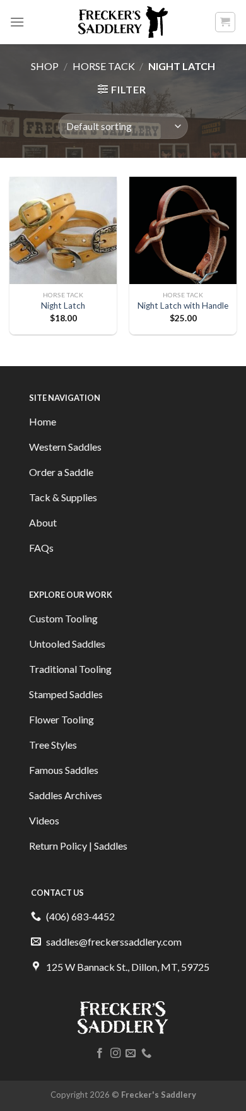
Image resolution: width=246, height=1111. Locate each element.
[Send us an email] (131, 1053)
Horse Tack (104, 66)
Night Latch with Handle (183, 305)
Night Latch (63, 305)
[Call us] (146, 1053)
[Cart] (225, 22)
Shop (45, 66)
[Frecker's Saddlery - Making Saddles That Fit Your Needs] (123, 22)
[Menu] (17, 21)
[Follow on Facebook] (100, 1053)
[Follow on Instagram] (115, 1053)
